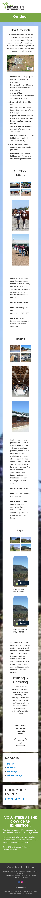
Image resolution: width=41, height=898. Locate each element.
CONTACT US (16, 799)
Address (6, 871)
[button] (36, 6)
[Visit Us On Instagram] (21, 883)
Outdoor (11, 767)
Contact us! (20, 741)
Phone (15, 878)
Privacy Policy (20, 887)
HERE (9, 847)
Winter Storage (14, 775)
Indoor (10, 764)
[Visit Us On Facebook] (19, 883)
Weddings (12, 771)
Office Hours (9, 876)
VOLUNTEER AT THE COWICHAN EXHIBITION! (20, 821)
